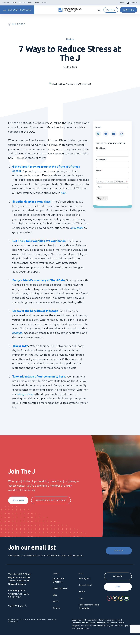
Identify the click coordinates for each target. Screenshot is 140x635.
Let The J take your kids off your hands (39, 241)
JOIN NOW (18, 500)
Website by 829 (13, 622)
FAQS (56, 601)
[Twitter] (120, 598)
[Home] (70, 10)
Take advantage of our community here (38, 376)
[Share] (121, 134)
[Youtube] (126, 598)
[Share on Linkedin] (98, 134)
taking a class (24, 394)
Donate (111, 10)
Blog (55, 594)
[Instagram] (109, 598)
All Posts (18, 24)
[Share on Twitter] (106, 134)
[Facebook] (115, 598)
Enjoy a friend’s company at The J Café (38, 280)
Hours (14, 3)
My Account (133, 3)
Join (118, 586)
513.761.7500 (14, 597)
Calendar (6, 3)
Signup (118, 550)
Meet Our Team (60, 588)
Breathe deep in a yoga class (31, 201)
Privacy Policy (41, 619)
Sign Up (102, 198)
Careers (56, 608)
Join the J (128, 10)
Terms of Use (52, 619)
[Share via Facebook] (114, 134)
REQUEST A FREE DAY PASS (51, 500)
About (37, 3)
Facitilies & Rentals (25, 3)
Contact (121, 3)
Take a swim (20, 346)
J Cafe (44, 3)
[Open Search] (99, 9)
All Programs (84, 578)
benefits (17, 333)
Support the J (85, 585)
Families (70, 39)
